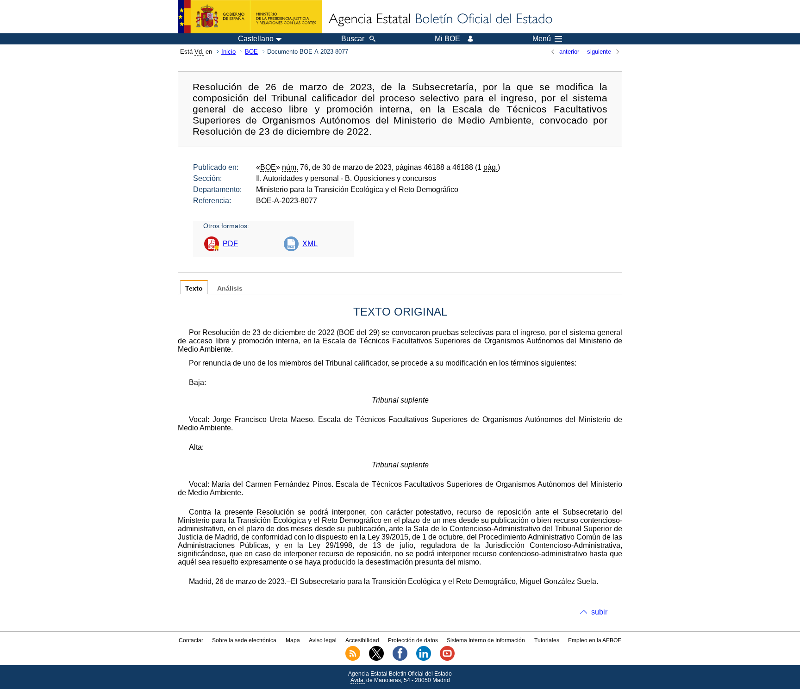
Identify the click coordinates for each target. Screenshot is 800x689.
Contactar (191, 640)
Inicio (228, 51)
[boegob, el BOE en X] (376, 659)
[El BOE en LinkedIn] (423, 659)
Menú (541, 39)
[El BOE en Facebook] (400, 659)
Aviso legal (323, 640)
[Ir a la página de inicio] (440, 19)
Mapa (293, 640)
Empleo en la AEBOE (594, 640)
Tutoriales (546, 640)
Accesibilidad (362, 640)
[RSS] (352, 659)
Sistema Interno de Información (486, 640)
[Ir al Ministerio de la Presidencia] (250, 16)
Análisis (230, 288)
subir (599, 612)
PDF (230, 244)
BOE (251, 51)
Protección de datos (413, 640)
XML (310, 244)
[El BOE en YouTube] (447, 659)
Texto (194, 288)
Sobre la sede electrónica (244, 640)
